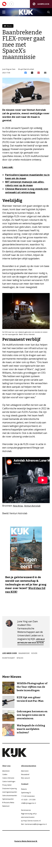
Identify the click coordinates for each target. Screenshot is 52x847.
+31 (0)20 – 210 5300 (28, 800)
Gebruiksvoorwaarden (9, 795)
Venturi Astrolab (32, 505)
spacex (20, 658)
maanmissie (24, 653)
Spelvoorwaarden (8, 799)
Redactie (24, 789)
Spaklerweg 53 (26, 793)
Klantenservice (26, 810)
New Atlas (18, 505)
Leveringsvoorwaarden (9, 792)
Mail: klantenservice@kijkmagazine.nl (34, 824)
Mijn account (25, 778)
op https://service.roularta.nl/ (31, 821)
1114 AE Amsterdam (28, 796)
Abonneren (25, 771)
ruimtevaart (8, 658)
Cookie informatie (8, 778)
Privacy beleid (6, 785)
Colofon (4, 774)
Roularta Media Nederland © (26, 841)
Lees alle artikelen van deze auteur (31, 641)
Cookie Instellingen (8, 781)
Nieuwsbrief (25, 774)
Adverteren (6, 771)
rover (34, 653)
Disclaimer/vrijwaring (9, 788)
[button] (41, 4)
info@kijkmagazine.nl (28, 803)
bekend (6, 149)
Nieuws (9, 26)
